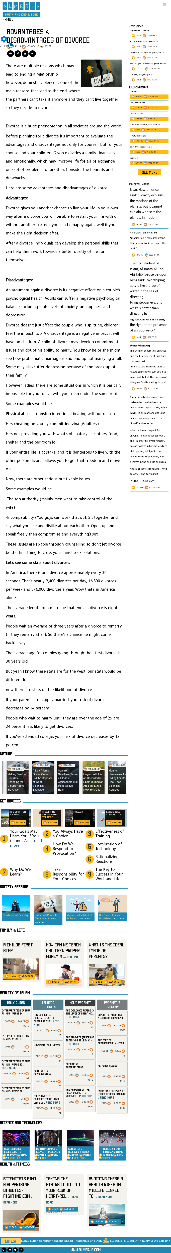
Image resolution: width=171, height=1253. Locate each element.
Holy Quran (16, 1002)
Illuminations (138, 87)
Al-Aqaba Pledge (107, 1065)
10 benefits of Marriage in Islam (144, 41)
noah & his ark (136, 113)
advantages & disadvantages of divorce (148, 63)
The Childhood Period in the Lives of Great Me (80, 1013)
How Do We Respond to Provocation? (64, 849)
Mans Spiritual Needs (47, 1045)
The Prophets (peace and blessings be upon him (80, 1040)
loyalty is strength (138, 135)
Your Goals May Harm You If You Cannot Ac (26, 839)
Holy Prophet (80, 1002)
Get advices (10, 801)
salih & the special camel (141, 147)
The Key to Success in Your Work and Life (109, 874)
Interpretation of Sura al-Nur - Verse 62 (16, 1064)
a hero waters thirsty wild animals (145, 124)
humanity (134, 91)
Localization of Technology (109, 846)
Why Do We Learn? (20, 872)
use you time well (137, 102)
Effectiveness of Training (110, 834)
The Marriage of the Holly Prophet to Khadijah (79, 1092)
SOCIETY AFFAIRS (14, 887)
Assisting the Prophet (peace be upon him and (111, 1094)
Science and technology (21, 1123)
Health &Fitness (15, 1164)
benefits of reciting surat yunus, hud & (147, 52)
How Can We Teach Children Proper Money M (63, 950)
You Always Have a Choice (68, 834)
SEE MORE (149, 172)
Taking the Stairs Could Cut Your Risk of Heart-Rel (63, 1190)
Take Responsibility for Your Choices (68, 874)
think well (134, 158)
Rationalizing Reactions (107, 859)
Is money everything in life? (142, 74)
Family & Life (12, 930)
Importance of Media (139, 30)
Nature (6, 754)
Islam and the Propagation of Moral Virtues (47, 1099)
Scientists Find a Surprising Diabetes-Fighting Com (19, 1190)
